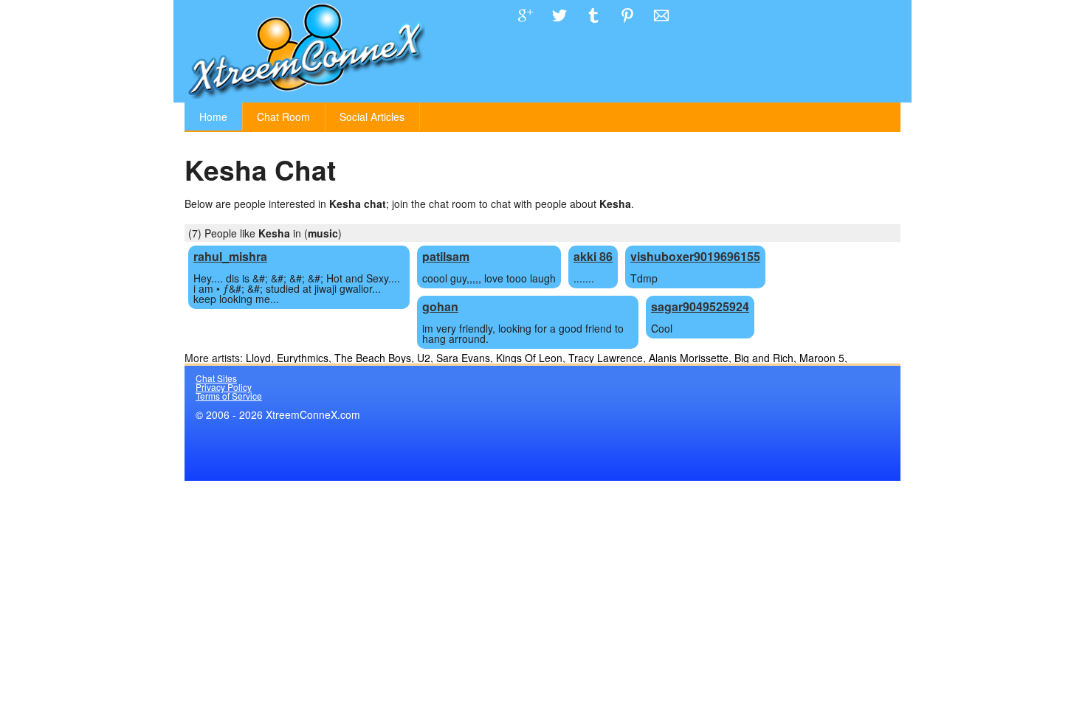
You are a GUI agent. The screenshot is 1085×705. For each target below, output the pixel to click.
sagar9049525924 (700, 306)
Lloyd (258, 357)
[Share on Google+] (525, 26)
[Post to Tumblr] (593, 26)
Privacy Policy (224, 387)
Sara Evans (463, 357)
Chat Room (283, 116)
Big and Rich (763, 357)
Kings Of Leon (529, 357)
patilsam (445, 256)
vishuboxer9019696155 (695, 256)
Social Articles (372, 116)
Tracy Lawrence (605, 357)
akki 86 (593, 256)
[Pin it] (627, 26)
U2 (423, 357)
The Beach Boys (372, 357)
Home (213, 116)
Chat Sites (216, 378)
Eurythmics (302, 357)
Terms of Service (229, 395)
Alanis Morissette (688, 357)
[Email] (661, 26)
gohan (440, 306)
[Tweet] (559, 26)
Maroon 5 (821, 357)
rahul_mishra (230, 256)
